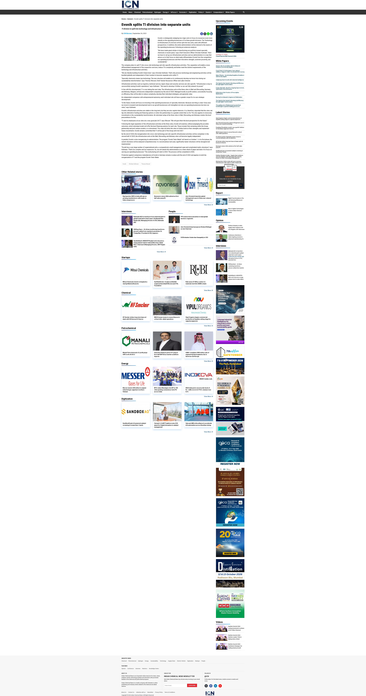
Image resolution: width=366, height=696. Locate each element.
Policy (200, 12)
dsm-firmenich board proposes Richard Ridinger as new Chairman (196, 228)
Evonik (124, 164)
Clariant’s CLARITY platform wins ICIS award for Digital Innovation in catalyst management (166, 425)
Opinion (124, 668)
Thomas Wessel (145, 164)
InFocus (174, 12)
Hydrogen (157, 12)
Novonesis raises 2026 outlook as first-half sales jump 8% (166, 197)
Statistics (144, 668)
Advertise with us (140, 692)
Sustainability (154, 661)
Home (125, 12)
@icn (207, 676)
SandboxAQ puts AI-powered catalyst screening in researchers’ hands (134, 424)
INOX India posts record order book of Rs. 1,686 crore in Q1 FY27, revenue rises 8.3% (198, 389)
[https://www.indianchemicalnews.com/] (214, 693)
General (130, 19)
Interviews (127, 211)
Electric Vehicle (181, 661)
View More (208, 205)
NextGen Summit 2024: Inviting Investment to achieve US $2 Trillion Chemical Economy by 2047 (236, 628)
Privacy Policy (159, 692)
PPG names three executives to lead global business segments (194, 217)
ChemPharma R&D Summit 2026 (226, 55)
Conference (130, 668)
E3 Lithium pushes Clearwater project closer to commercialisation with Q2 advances (228, 137)
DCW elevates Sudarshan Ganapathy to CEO (194, 237)
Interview (138, 668)
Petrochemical (147, 12)
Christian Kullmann (134, 164)
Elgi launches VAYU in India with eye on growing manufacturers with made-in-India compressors (135, 198)
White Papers (230, 12)
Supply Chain (171, 661)
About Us (123, 692)
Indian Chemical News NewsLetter (179, 676)
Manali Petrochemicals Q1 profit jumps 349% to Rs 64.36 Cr (135, 353)
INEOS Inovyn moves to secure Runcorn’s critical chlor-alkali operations (167, 318)
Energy (165, 12)
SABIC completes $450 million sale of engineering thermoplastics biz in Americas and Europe (197, 354)
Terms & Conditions (170, 692)
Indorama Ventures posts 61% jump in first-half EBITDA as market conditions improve (166, 354)
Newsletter (150, 692)
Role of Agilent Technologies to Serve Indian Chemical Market (236, 210)
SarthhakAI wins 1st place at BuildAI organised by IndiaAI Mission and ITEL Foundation (166, 283)
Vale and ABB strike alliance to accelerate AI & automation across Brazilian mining (199, 424)
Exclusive (182, 12)
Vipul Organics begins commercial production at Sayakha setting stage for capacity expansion (198, 319)
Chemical (137, 12)
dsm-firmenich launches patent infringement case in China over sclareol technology (198, 198)
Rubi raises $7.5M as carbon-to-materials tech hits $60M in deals (196, 283)
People (172, 211)
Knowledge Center (154, 668)
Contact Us (131, 692)
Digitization (193, 12)
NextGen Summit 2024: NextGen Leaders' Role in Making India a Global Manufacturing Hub (235, 637)
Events (208, 12)
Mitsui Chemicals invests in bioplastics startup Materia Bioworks (135, 283)
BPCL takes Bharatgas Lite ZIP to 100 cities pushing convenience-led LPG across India (166, 389)
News (130, 12)
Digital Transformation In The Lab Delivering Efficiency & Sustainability (236, 200)
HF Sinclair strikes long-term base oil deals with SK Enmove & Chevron (134, 318)
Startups (197, 661)
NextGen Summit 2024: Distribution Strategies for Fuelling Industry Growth (235, 646)
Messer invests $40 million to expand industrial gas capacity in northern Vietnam (134, 389)
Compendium (218, 12)
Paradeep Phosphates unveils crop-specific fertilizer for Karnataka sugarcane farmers (230, 128)
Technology (163, 661)
